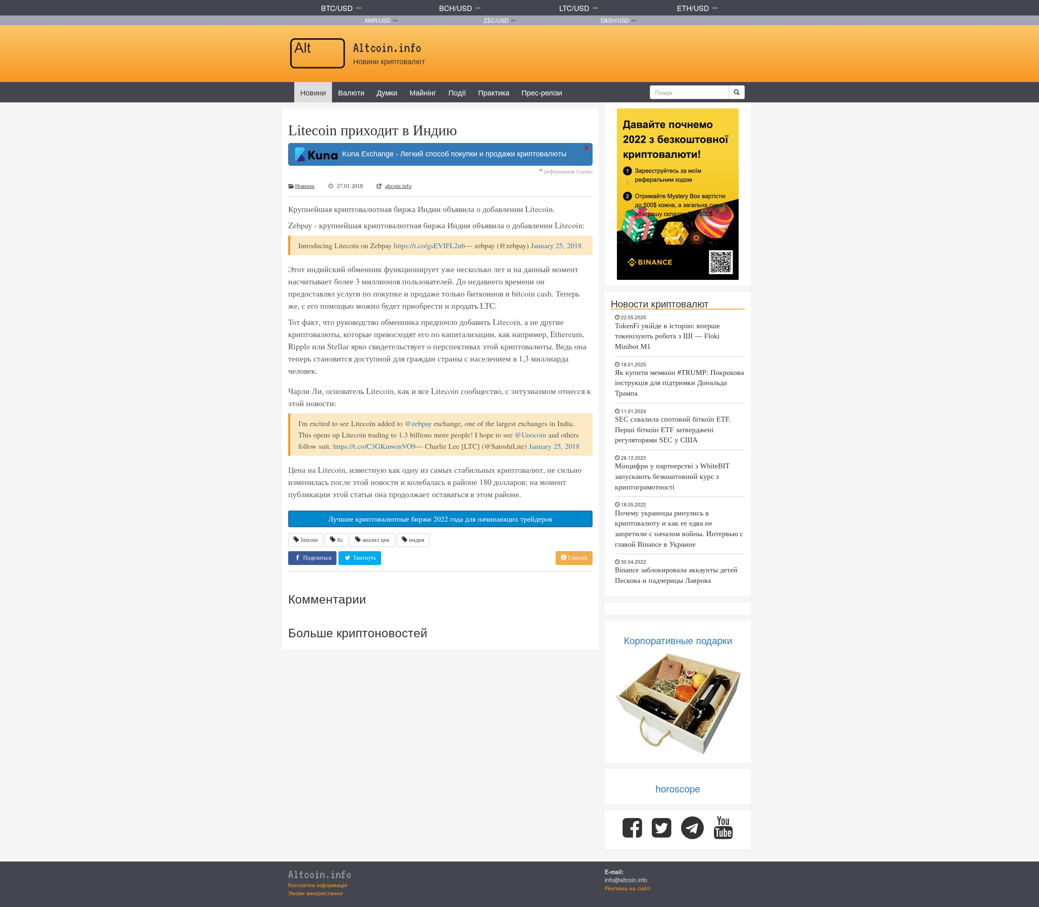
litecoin (309, 540)
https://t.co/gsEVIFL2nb (429, 245)
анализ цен (376, 540)
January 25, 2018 (556, 245)
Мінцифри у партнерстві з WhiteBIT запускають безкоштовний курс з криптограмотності (672, 476)
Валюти (351, 92)
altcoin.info (398, 186)
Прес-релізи (542, 92)
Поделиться (316, 558)
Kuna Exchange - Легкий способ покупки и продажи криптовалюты (452, 154)
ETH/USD (693, 7)
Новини (313, 92)
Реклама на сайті (627, 888)
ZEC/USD (496, 20)
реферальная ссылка (566, 171)
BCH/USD (455, 7)
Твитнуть (363, 558)
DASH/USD (615, 20)
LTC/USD (574, 7)
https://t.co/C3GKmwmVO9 (374, 446)
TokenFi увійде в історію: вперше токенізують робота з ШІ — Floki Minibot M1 (667, 336)
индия (416, 540)
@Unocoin (530, 434)
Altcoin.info (319, 874)
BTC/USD (337, 7)
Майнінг (423, 92)
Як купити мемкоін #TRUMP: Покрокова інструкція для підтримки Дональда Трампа (679, 382)
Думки (387, 92)
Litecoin (577, 558)
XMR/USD (377, 20)
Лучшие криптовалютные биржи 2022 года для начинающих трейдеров (440, 519)
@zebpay (418, 423)
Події (457, 92)
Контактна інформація (317, 885)
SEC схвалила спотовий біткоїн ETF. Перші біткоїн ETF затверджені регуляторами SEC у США (673, 429)
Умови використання (315, 893)
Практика (493, 92)
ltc (340, 540)
